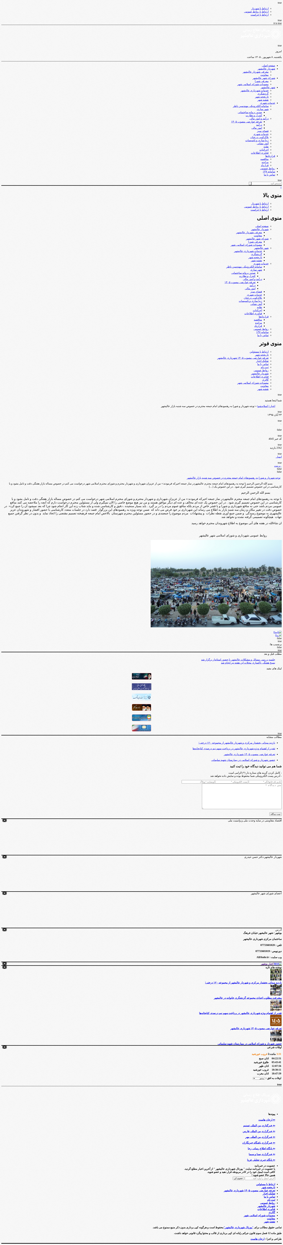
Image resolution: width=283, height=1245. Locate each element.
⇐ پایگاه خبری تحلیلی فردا (261, 1160)
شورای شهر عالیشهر (264, 78)
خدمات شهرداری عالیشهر (255, 90)
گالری (265, 379)
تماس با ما (269, 174)
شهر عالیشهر (268, 87)
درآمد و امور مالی (259, 118)
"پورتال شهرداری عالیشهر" (239, 1227)
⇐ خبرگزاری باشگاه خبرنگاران (258, 1142)
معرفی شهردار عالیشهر (256, 71)
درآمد (259, 124)
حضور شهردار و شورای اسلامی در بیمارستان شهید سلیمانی (243, 760)
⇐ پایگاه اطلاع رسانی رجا (261, 1148)
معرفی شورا (262, 81)
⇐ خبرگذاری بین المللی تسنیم (259, 1125)
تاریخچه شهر (262, 96)
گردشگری (263, 93)
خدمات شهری (267, 103)
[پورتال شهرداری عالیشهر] (261, 42)
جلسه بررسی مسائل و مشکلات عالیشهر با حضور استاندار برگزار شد (238, 659)
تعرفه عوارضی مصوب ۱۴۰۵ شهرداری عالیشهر (243, 357)
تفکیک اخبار (262, 361)
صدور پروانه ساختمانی (250, 112)
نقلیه (266, 146)
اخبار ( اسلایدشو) (266, 406)
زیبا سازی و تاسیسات (257, 140)
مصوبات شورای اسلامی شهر (253, 84)
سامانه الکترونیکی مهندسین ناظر (251, 106)
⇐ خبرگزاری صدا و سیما (262, 1154)
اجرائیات (264, 149)
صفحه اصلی (268, 65)
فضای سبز (263, 131)
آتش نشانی (263, 143)
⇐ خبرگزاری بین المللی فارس (259, 1131)
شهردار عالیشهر (266, 68)
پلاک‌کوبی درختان (259, 137)
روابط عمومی (267, 168)
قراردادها (270, 156)
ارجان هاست (257, 1238)
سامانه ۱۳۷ (269, 171)
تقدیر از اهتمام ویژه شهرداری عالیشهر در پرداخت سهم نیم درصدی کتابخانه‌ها (234, 748)
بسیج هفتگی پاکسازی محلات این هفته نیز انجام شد (248, 662)
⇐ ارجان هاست (266, 1119)
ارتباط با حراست (260, 14)
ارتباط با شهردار (260, 8)
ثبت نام (265, 367)
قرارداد (265, 165)
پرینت (278, 465)
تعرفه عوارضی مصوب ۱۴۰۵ (246, 121)
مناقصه (264, 159)
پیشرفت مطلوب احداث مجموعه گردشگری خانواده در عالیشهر (248, 997)
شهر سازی (263, 109)
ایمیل (278, 456)
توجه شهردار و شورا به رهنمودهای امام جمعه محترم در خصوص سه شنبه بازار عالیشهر (233, 477)
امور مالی (256, 127)
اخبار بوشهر (267, 963)
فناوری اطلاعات (260, 152)
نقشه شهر (263, 99)
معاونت (264, 74)
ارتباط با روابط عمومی (256, 11)
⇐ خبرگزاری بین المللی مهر (260, 1137)
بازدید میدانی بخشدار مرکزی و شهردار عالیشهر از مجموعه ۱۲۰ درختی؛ (236, 742)
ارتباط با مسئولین (259, 351)
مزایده (265, 162)
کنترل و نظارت (254, 115)
